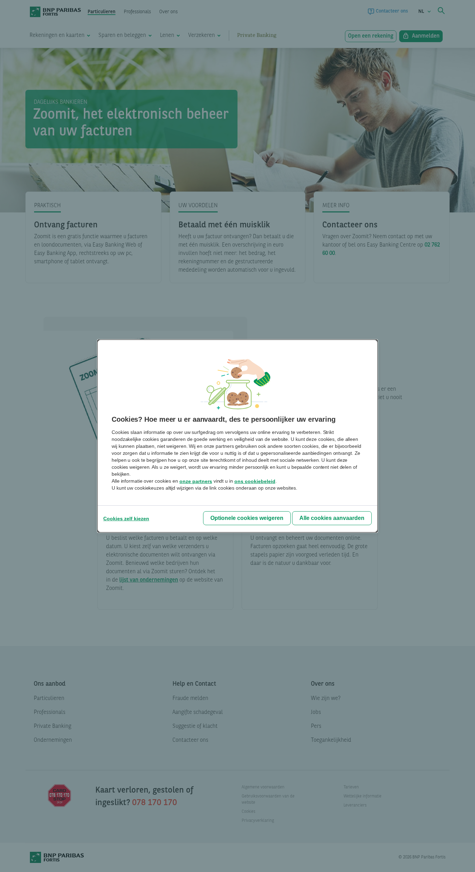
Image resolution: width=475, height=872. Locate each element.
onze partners (195, 481)
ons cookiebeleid (254, 481)
